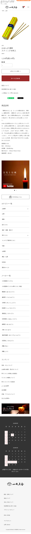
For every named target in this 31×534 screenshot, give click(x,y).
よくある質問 (5, 386)
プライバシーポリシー (9, 509)
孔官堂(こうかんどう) (8, 340)
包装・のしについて (7, 365)
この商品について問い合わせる (10, 93)
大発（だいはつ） (7, 329)
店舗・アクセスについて (8, 394)
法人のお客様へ (6, 398)
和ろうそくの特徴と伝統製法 (9, 373)
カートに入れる (15, 78)
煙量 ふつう (5, 351)
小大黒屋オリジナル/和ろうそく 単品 (12, 286)
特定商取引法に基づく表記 (9, 89)
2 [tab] (16, 190)
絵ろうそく (5, 224)
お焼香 (4, 251)
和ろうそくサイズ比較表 (8, 381)
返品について (5, 85)
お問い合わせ (7, 524)
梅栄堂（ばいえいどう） (8, 291)
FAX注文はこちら (17, 197)
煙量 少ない (5, 346)
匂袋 (3, 245)
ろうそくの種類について (8, 377)
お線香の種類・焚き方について (10, 369)
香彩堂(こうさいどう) (8, 313)
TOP (3, 10)
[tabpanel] (15, 174)
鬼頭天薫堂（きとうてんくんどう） (11, 335)
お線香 (4, 208)
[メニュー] (28, 7)
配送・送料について (8, 494)
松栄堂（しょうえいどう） (9, 308)
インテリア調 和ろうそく (8, 240)
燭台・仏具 (5, 256)
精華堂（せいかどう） (8, 324)
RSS (5, 515)
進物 (3, 219)
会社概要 (4, 390)
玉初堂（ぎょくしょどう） (9, 302)
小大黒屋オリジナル (7, 281)
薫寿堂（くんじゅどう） (8, 297)
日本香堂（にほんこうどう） (9, 319)
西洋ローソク (5, 267)
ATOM (8, 515)
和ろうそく (5, 235)
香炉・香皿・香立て (7, 230)
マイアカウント (7, 520)
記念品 (4, 262)
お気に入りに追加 (14, 71)
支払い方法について (8, 502)
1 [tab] (14, 190)
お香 (6, 10)
